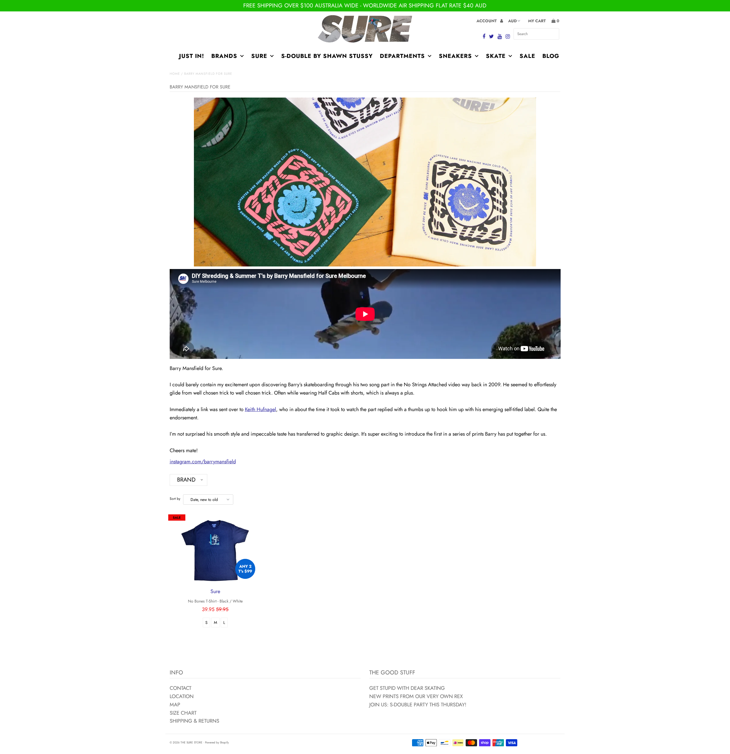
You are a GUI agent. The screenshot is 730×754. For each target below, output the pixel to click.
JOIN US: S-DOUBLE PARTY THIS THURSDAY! (417, 704)
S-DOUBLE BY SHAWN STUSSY (327, 56)
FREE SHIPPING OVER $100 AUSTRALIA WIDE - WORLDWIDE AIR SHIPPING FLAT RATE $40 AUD (364, 5)
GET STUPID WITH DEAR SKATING (407, 688)
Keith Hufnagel (260, 409)
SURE (259, 56)
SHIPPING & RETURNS (194, 721)
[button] (188, 480)
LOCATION (182, 696)
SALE (527, 56)
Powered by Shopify (217, 742)
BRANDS (224, 56)
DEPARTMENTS (402, 56)
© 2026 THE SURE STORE (186, 742)
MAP (175, 704)
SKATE (496, 56)
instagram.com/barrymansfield (203, 461)
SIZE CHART (183, 713)
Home (175, 73)
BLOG (550, 56)
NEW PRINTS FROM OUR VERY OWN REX (416, 696)
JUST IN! (191, 56)
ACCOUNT (487, 21)
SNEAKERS (455, 56)
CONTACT (180, 688)
